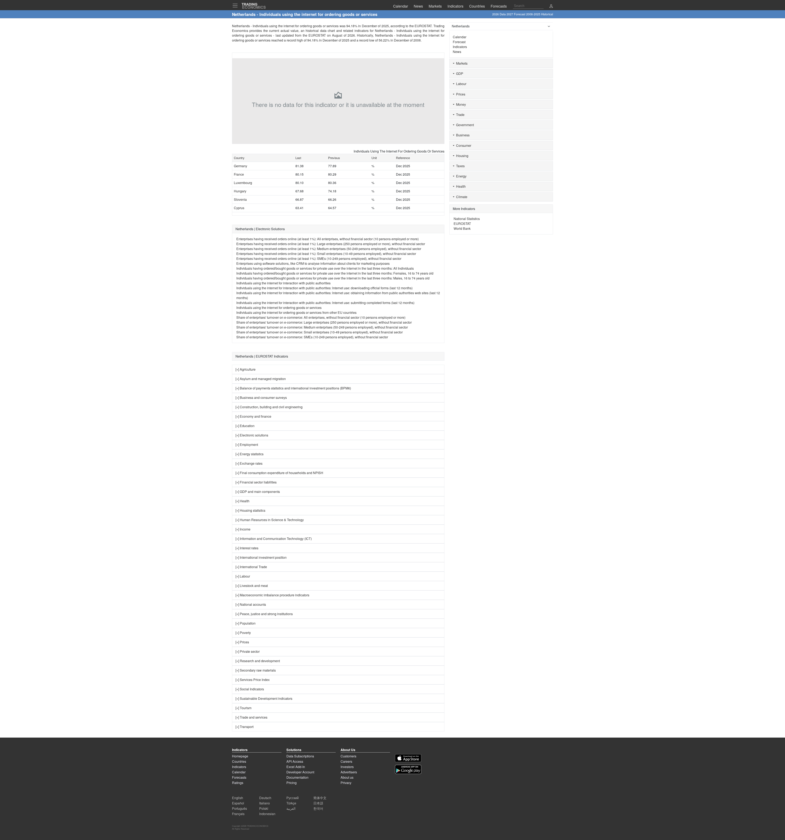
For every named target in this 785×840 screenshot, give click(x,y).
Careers (346, 761)
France (239, 174)
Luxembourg (243, 182)
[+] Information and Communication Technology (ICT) (274, 538)
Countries (239, 761)
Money (460, 104)
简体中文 (319, 797)
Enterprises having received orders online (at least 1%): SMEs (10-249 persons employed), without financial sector (318, 258)
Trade (459, 114)
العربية (290, 808)
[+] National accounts (251, 604)
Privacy (346, 782)
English (237, 797)
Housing (461, 155)
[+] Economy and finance (253, 416)
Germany (240, 166)
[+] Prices (242, 642)
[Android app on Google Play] (408, 769)
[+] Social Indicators (250, 689)
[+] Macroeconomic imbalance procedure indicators (272, 595)
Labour (460, 83)
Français (238, 813)
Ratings (237, 782)
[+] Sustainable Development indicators (264, 698)
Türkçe (291, 803)
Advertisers (349, 772)
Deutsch (265, 797)
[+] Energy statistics (250, 454)
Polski (263, 808)
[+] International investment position (261, 557)
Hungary (240, 191)
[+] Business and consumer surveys (261, 397)
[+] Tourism (243, 707)
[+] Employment (247, 444)
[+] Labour (243, 576)
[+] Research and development (258, 660)
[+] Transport (244, 726)
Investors (347, 766)
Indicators (460, 46)
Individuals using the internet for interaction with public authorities (283, 283)
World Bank (462, 228)
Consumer (462, 145)
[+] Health (242, 501)
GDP (458, 73)
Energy (460, 176)
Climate (460, 196)
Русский (292, 797)
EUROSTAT (317, 35)
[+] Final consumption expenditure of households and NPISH (279, 472)
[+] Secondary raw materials (256, 670)
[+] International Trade (251, 566)
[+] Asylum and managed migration (261, 378)
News (457, 51)
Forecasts (239, 777)
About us (347, 777)
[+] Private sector (248, 651)
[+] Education (245, 425)
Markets (461, 63)
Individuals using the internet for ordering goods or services (279, 307)
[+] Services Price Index (253, 679)
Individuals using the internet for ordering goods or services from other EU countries (296, 312)
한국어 (318, 808)
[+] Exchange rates (249, 463)
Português (239, 808)
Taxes (459, 166)
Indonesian (267, 813)
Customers (348, 756)
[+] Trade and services (251, 717)
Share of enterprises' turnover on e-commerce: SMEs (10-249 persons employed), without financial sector (312, 337)
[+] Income (243, 529)
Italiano (264, 803)
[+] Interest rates (247, 548)
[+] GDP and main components (258, 491)
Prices (459, 94)
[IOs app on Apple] (408, 758)
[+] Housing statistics (250, 510)
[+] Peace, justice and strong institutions (264, 613)
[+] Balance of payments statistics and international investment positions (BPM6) (293, 388)
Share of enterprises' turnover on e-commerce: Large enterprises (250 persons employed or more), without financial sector (324, 322)
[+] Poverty (243, 632)
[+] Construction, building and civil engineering (269, 407)
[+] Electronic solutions (252, 435)
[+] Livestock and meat (252, 585)
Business (462, 135)
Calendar (459, 37)
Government (464, 124)
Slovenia (240, 199)
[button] (551, 6)
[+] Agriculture (246, 369)
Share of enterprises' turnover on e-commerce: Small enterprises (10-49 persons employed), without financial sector (319, 332)
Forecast (459, 41)
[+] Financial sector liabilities (256, 482)
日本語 (318, 803)
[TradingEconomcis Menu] (236, 5)
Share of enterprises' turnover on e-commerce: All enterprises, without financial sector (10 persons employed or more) (320, 317)
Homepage (240, 756)
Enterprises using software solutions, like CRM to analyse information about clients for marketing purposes (313, 263)
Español (238, 803)
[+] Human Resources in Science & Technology (270, 519)
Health (460, 186)
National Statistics (467, 218)
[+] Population (246, 623)
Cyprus (239, 207)
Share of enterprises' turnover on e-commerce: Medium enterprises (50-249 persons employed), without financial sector (322, 327)
